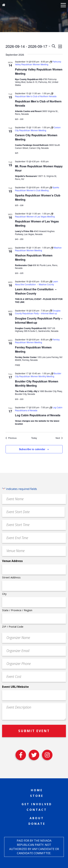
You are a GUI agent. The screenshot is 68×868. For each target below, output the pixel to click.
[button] (63, 5)
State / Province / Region (17, 610)
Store (36, 796)
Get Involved (37, 804)
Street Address (11, 577)
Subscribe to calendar (32, 449)
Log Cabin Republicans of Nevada (37, 415)
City (4, 593)
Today (34, 438)
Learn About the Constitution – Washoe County (35, 291)
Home (37, 790)
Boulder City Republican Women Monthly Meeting (36, 383)
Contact (37, 810)
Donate (36, 824)
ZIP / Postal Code (12, 626)
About (37, 818)
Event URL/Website (15, 687)
